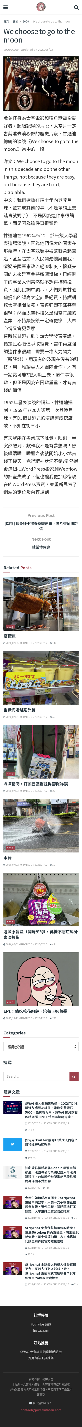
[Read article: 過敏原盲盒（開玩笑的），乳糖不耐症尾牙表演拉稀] (41, 899)
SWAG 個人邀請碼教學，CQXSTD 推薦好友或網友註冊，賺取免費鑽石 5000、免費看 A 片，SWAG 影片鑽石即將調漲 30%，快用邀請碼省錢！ (51, 1110)
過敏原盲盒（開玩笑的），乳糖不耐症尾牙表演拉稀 (40, 934)
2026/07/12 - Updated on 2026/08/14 (48, 1123)
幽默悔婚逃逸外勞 (19, 710)
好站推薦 (41, 1343)
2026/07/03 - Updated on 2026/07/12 (26, 790)
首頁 (6, 21)
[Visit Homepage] (41, 6)
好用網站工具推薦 (41, 1358)
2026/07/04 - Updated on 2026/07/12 (26, 717)
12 (53, 864)
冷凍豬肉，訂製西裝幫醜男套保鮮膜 (35, 784)
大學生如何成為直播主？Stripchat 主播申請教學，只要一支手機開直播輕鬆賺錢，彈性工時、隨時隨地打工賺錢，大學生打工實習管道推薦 (50, 1204)
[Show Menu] (5, 7)
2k (75, 1217)
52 (53, 717)
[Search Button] (76, 7)
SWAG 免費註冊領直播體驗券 (41, 1352)
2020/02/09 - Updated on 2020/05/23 (28, 49)
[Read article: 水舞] (41, 825)
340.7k (31, 1157)
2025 (10, 1001)
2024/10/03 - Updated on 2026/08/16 (48, 1217)
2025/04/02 (33, 1187)
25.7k (30, 1254)
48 (53, 944)
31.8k (30, 1130)
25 (53, 790)
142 (54, 643)
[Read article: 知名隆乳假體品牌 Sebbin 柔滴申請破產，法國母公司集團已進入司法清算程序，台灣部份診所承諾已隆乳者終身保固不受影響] (12, 1172)
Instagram (41, 1330)
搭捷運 (9, 636)
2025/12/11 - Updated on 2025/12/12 (26, 1018)
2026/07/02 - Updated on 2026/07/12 (26, 864)
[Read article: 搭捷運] (41, 604)
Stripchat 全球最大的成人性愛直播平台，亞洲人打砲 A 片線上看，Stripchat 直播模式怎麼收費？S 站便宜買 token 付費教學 (50, 1271)
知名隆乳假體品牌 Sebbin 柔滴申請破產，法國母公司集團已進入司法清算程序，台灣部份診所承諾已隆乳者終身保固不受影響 (50, 1174)
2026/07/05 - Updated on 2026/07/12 (26, 643)
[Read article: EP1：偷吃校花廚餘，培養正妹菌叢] (41, 979)
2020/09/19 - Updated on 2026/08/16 (48, 1151)
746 (47, 1187)
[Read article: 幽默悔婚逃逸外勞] (41, 678)
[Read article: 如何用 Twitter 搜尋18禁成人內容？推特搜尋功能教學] (12, 1144)
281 (54, 1018)
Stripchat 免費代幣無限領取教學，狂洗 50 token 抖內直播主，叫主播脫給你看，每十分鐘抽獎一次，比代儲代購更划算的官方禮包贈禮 (52, 1234)
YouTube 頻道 (41, 1324)
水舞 (7, 857)
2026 (10, 626)
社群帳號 (41, 1315)
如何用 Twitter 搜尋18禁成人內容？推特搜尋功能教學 (51, 1142)
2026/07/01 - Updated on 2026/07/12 (26, 944)
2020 (26, 21)
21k (76, 1284)
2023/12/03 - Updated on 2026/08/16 (48, 1284)
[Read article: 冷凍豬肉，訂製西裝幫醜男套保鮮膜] (41, 752)
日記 (15, 21)
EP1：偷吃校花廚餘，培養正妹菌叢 (35, 1011)
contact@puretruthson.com (41, 1410)
